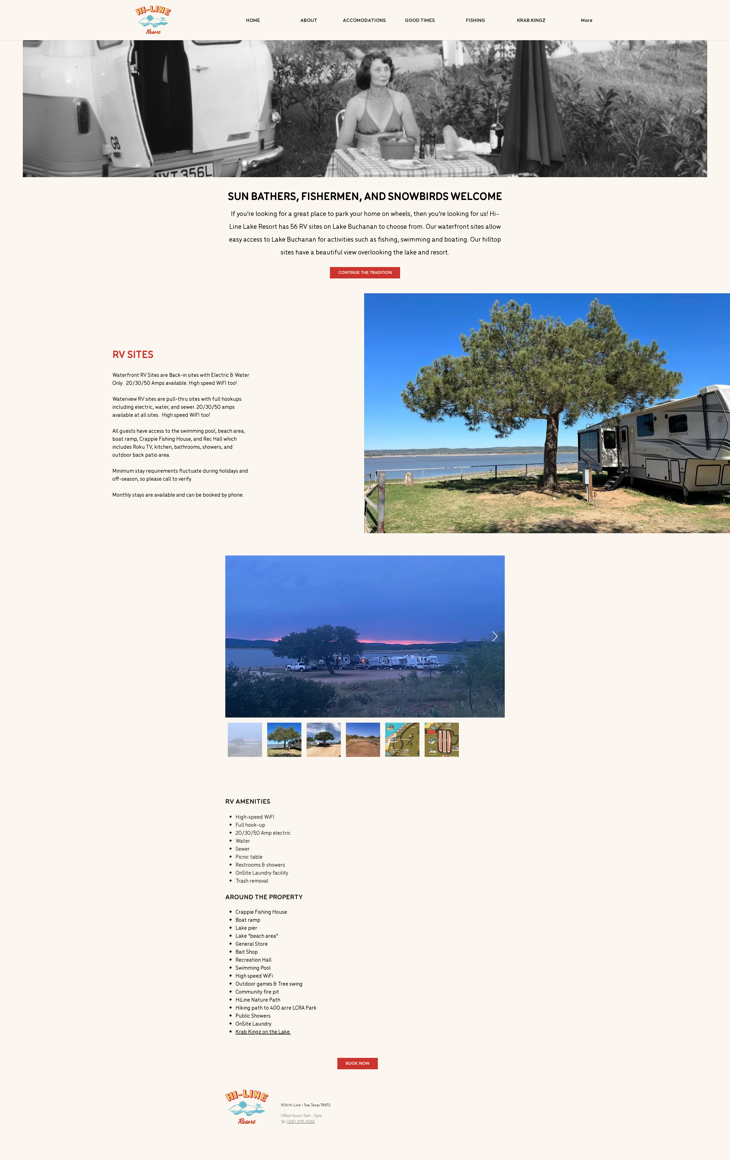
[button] (364, 20)
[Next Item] (495, 636)
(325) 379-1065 (301, 1121)
